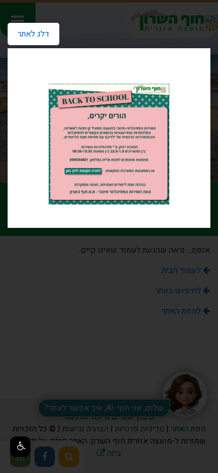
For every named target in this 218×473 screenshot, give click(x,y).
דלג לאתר (28, 31)
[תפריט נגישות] (20, 446)
